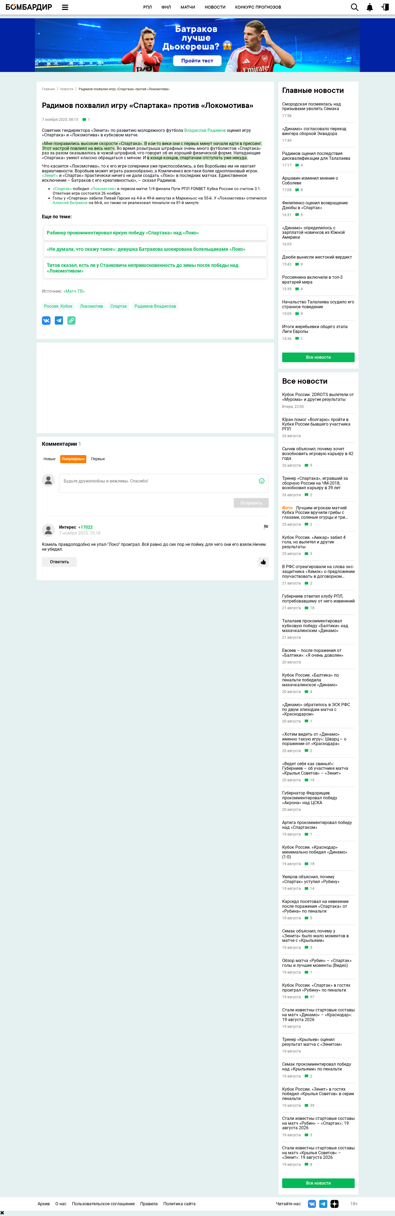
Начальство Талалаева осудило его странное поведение (318, 304)
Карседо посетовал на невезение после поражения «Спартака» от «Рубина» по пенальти (315, 906)
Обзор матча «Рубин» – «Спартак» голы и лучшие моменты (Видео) (317, 963)
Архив (44, 1204)
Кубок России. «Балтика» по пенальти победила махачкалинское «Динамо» (310, 680)
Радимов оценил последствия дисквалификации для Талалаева (316, 156)
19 (312, 780)
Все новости (318, 357)
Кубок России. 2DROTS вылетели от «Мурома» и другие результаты (318, 397)
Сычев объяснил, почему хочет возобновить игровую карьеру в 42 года (317, 454)
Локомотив (91, 306)
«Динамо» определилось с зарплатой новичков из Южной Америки (313, 233)
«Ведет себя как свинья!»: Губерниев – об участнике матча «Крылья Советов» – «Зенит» (315, 768)
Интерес (67, 527)
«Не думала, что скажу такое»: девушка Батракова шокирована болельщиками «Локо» (146, 249)
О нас (60, 1204)
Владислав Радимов (205, 130)
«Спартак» (62, 188)
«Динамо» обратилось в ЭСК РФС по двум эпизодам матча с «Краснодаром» (316, 709)
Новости (66, 89)
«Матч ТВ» (74, 291)
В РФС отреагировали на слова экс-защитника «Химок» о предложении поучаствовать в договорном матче (318, 571)
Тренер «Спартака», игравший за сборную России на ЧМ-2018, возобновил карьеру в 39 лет (315, 483)
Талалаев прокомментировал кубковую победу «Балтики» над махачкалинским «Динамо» (315, 626)
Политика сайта (179, 1204)
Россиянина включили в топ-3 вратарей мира (312, 279)
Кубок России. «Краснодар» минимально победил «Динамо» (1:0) (314, 852)
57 (312, 997)
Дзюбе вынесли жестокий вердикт (317, 257)
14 (312, 889)
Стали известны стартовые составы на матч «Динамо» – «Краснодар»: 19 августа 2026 (318, 1015)
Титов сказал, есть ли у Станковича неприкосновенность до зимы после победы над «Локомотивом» (142, 268)
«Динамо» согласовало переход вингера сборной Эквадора (314, 131)
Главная (48, 89)
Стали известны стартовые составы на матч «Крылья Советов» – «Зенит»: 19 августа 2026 (318, 1153)
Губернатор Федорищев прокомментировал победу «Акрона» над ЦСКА (309, 798)
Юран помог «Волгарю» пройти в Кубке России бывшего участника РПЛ (316, 424)
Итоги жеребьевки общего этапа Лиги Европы (315, 329)
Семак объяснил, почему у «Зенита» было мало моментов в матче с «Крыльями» (315, 936)
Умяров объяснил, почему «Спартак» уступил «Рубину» (311, 879)
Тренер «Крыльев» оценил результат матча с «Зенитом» (312, 1042)
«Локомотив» (103, 188)
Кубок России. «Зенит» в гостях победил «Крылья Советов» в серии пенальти (318, 1094)
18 (312, 608)
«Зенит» (50, 175)
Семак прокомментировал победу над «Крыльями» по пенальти (316, 1066)
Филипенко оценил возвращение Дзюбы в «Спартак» (315, 205)
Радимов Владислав (155, 306)
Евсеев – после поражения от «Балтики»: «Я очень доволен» (312, 653)
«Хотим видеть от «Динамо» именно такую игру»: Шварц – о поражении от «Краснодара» (314, 739)
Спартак (118, 306)
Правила (149, 1204)
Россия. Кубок (58, 306)
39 (312, 1106)
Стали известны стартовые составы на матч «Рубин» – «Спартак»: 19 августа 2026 (318, 1123)
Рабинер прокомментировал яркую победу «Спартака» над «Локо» (123, 232)
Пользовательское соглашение (103, 1204)
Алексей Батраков (70, 202)
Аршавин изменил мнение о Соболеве (310, 180)
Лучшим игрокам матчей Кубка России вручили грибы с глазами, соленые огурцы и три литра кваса (314, 513)
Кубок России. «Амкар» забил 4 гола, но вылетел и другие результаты (314, 542)
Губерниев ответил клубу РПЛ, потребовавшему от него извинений (318, 598)
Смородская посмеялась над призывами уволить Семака (311, 106)
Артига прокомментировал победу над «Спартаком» (317, 825)
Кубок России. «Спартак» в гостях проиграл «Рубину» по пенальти (316, 987)
